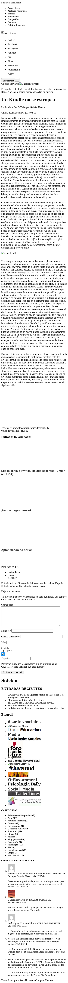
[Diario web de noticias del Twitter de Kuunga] (24, 761)
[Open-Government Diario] (23, 781)
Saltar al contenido (11, 2)
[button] (34, 654)
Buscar (4, 33)
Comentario (7, 605)
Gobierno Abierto (17, 828)
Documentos (14, 826)
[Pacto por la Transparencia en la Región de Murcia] (24, 805)
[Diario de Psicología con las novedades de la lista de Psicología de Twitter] (24, 785)
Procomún (13, 842)
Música (11, 836)
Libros (11, 834)
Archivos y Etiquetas (17, 11)
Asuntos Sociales (16, 820)
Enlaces (11, 14)
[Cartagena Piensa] (18, 726)
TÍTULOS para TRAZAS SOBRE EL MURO (31, 702)
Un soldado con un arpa (32, 586)
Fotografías (13, 19)
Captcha (5, 648)
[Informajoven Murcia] (19, 764)
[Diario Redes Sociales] (24, 740)
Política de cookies (16, 25)
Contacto (12, 22)
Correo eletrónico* (10, 636)
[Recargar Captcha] (3, 654)
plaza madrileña (18, 197)
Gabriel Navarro (16, 900)
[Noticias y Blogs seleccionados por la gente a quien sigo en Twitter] (24, 795)
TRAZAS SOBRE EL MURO (23, 705)
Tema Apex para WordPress (16, 980)
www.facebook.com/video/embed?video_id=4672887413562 (25, 429)
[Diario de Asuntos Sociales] (24, 723)
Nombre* (6, 630)
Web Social (13, 855)
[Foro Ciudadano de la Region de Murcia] (15, 758)
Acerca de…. (14, 8)
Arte (10, 818)
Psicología (13, 844)
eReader (12, 578)
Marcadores (13, 16)
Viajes (11, 852)
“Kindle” (34, 323)
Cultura (12, 823)
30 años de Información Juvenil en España (40, 583)
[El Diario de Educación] (24, 731)
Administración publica (20, 815)
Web (3, 642)
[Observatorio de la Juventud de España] (18, 776)
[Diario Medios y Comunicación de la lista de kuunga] (14, 735)
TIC (17, 567)
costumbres (14, 572)
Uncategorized (15, 850)
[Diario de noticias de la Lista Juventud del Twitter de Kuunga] (24, 770)
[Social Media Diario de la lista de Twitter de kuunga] (21, 790)
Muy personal (15, 839)
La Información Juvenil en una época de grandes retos (36, 708)
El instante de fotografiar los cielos (25, 700)
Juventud (12, 831)
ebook (11, 575)
